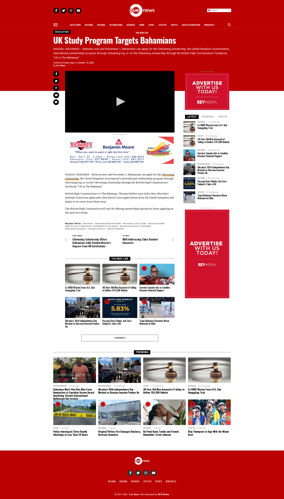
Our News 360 (142, 32)
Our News (60, 65)
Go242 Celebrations (191, 24)
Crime (141, 24)
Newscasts (209, 24)
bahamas (88, 224)
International (116, 24)
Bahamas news (156, 224)
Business (131, 24)
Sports (174, 24)
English (213, 10)
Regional (101, 24)
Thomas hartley (97, 229)
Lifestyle (163, 24)
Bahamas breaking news (108, 224)
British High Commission (79, 226)
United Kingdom (116, 229)
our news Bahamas (76, 229)
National (89, 24)
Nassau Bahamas (130, 226)
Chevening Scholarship (106, 226)
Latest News (75, 24)
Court (151, 24)
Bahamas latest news (135, 224)
